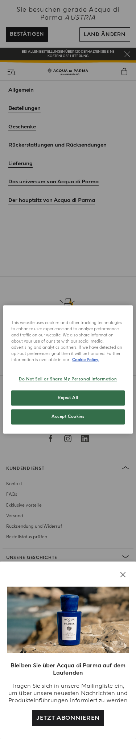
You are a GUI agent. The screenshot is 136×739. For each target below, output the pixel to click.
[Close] (123, 574)
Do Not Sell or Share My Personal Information (68, 379)
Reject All (68, 398)
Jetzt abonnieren (68, 718)
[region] (67, 369)
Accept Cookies (68, 417)
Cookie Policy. (85, 360)
